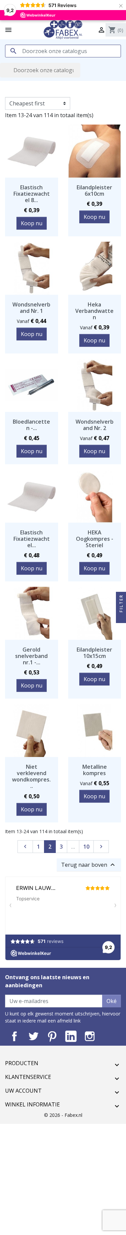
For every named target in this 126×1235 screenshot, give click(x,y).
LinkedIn (71, 1036)
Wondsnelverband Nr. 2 (95, 425)
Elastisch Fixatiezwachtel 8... (31, 194)
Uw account (23, 1090)
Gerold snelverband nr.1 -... (31, 656)
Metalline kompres (94, 770)
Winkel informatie (32, 1104)
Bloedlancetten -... (31, 425)
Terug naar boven (89, 865)
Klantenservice (28, 1077)
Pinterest (52, 1036)
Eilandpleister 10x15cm (94, 653)
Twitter (33, 1036)
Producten (21, 1063)
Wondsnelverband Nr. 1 (31, 308)
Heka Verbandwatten (94, 311)
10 (86, 846)
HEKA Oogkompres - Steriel (94, 539)
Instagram (89, 1036)
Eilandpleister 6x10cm (94, 190)
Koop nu (31, 223)
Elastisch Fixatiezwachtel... (31, 539)
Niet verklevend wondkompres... (31, 776)
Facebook (14, 1036)
